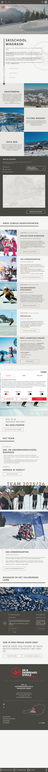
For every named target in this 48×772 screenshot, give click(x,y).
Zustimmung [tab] (8, 375)
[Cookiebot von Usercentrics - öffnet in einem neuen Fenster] (41, 372)
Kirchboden (13, 73)
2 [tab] (23, 30)
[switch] (18, 394)
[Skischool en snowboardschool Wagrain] (2, 2)
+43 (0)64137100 (24, 697)
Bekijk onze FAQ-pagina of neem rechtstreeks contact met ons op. (23, 650)
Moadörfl (12, 77)
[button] (6, 2)
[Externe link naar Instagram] (4, 705)
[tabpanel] (24, 19)
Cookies (6, 721)
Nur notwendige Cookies (9, 398)
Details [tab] (24, 375)
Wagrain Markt (14, 68)
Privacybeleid (9, 719)
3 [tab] (24, 30)
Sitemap (6, 723)
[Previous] (1, 19)
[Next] (46, 19)
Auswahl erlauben (24, 398)
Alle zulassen (39, 398)
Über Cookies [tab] (39, 375)
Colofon (6, 717)
